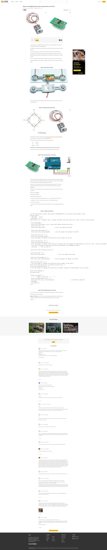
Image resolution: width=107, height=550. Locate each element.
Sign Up (104, 1)
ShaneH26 (42, 491)
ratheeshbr (42, 442)
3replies (40, 527)
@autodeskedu (76, 538)
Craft (47, 540)
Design (47, 539)
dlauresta (42, 414)
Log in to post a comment (53, 530)
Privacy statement (45, 548)
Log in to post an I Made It (53, 312)
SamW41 (42, 431)
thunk (42, 348)
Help (62, 539)
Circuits (28, 8)
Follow (37, 40)
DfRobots (37, 192)
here (41, 294)
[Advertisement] (79, 61)
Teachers (21, 1)
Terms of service (39, 548)
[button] (70, 10)
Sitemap (63, 540)
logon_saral (42, 362)
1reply (40, 379)
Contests (16, 1)
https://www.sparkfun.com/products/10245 (53, 136)
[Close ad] (84, 50)
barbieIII (42, 424)
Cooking (53, 536)
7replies (40, 454)
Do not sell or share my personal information (62, 548)
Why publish (64, 536)
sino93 (42, 517)
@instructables (76, 536)
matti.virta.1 (42, 478)
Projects (12, 1)
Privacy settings (51, 548)
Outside (53, 539)
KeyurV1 (42, 457)
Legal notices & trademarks (74, 548)
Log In (100, 1)
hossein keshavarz (43, 404)
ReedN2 (42, 382)
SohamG (25, 8)
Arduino (32, 8)
